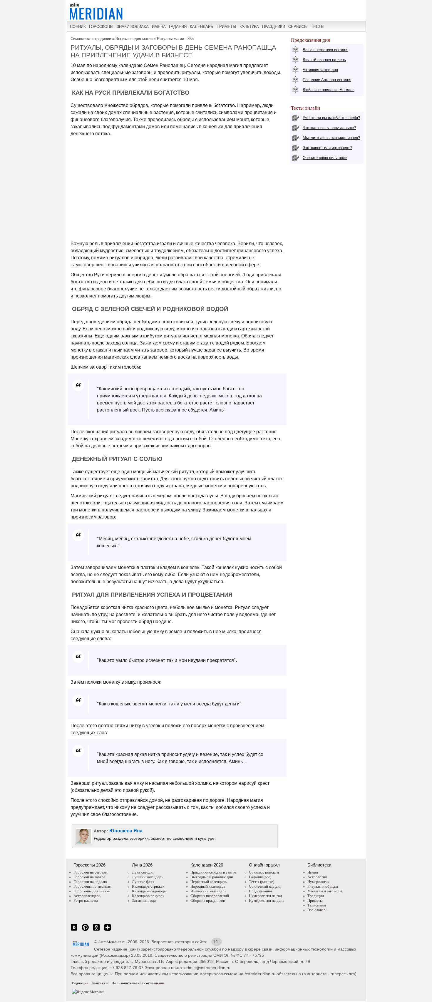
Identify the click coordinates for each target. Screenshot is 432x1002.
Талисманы (316, 905)
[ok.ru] (96, 930)
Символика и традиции (91, 38)
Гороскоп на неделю (90, 881)
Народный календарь (207, 886)
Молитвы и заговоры (324, 891)
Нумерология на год (265, 896)
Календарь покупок (148, 896)
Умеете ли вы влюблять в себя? (331, 118)
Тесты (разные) (261, 881)
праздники (273, 26)
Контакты (99, 983)
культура (249, 26)
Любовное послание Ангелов (328, 90)
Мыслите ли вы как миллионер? (331, 138)
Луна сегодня (143, 872)
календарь (201, 26)
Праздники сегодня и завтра (213, 872)
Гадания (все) (260, 877)
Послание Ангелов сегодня (327, 80)
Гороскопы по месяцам (92, 886)
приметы (226, 26)
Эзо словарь (317, 910)
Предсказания (260, 891)
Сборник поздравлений (209, 896)
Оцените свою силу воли (325, 157)
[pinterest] (85, 930)
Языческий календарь (208, 891)
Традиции (315, 896)
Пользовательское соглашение (138, 983)
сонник (78, 26)
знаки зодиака (133, 26)
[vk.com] (74, 930)
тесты (317, 26)
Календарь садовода (149, 891)
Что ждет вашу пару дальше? (329, 128)
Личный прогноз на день (324, 60)
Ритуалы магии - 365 (175, 38)
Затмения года (144, 900)
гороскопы (101, 26)
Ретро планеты (85, 900)
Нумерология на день (266, 900)
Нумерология (318, 881)
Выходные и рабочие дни (211, 877)
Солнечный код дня (265, 886)
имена (159, 26)
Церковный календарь (208, 881)
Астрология (317, 877)
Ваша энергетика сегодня (325, 50)
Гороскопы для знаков (91, 891)
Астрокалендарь (87, 896)
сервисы (298, 26)
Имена (312, 872)
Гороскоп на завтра (89, 877)
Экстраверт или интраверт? (327, 147)
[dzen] (107, 930)
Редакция (80, 983)
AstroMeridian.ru (111, 942)
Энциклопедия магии (134, 38)
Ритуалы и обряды (322, 886)
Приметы (315, 900)
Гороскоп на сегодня (90, 872)
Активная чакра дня (320, 70)
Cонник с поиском (264, 872)
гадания (178, 26)
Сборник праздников (207, 900)
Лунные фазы (143, 881)
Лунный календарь (147, 877)
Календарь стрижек (148, 886)
